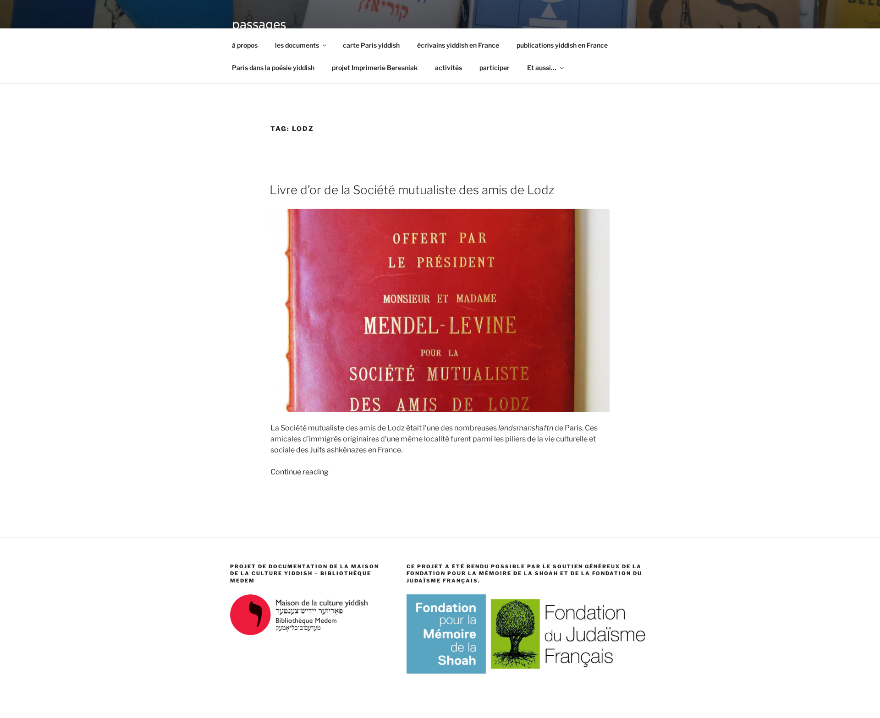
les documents (297, 45)
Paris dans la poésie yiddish (273, 67)
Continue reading (299, 472)
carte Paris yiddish (371, 45)
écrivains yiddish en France (458, 45)
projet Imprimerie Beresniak (375, 67)
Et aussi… (541, 67)
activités (448, 67)
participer (494, 67)
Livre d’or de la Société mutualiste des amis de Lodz (412, 190)
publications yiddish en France (562, 45)
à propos (245, 45)
